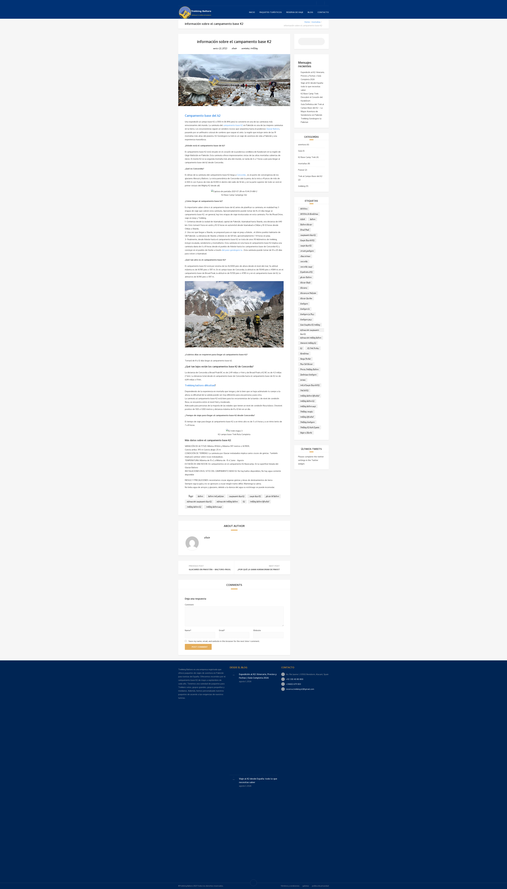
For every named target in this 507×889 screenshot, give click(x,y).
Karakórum (304, 353)
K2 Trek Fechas (313, 348)
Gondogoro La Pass (307, 314)
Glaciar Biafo (305, 282)
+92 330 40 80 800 (294, 679)
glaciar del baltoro (272, 496)
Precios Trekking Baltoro (309, 369)
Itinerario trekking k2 (308, 343)
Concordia (241, 175)
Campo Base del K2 (307, 240)
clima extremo (305, 256)
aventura (302, 144)
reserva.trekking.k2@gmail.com (300, 689)
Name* (188, 630)
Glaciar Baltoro (272, 129)
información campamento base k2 (199, 501)
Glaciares (303, 288)
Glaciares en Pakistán (308, 293)
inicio (252, 12)
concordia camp (306, 266)
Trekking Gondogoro (307, 422)
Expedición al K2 (306, 272)
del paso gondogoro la (232, 250)
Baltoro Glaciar (306, 224)
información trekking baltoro (227, 501)
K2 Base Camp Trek (307, 157)
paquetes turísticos (270, 12)
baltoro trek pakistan (216, 496)
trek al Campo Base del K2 (309, 385)
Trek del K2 (304, 390)
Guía (300, 151)
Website (257, 630)
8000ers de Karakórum (309, 214)
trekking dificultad (306, 417)
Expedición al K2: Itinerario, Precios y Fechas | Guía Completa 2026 (312, 76)
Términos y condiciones (290, 886)
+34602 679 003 (293, 684)
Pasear (301, 170)
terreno (302, 380)
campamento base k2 (236, 496)
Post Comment (200, 647)
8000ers (303, 208)
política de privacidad (320, 886)
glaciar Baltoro (305, 277)
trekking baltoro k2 (194, 507)
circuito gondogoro (307, 251)
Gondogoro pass (305, 319)
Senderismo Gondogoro (308, 374)
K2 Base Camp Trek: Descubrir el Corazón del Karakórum (312, 97)
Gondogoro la (304, 309)
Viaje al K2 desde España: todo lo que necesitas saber (312, 86)
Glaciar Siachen (306, 298)
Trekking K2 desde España (309, 427)
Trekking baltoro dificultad (200, 385)
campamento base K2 (233, 125)
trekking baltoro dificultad (259, 501)
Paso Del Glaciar (306, 364)
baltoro (200, 496)
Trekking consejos (306, 411)
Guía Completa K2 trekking (310, 324)
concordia (303, 261)
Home (307, 22)
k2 (244, 501)
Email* (222, 630)
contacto (323, 12)
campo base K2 (255, 496)
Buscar (320, 42)
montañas (316, 22)
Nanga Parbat (305, 358)
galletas (305, 886)
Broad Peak (304, 229)
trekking (254, 48)
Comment (189, 604)
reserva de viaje (294, 12)
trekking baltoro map (214, 507)
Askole (302, 219)
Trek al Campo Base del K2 (310, 176)
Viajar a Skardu (306, 432)
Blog (310, 12)
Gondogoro (304, 303)
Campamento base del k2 (202, 115)
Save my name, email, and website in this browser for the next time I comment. (224, 641)
